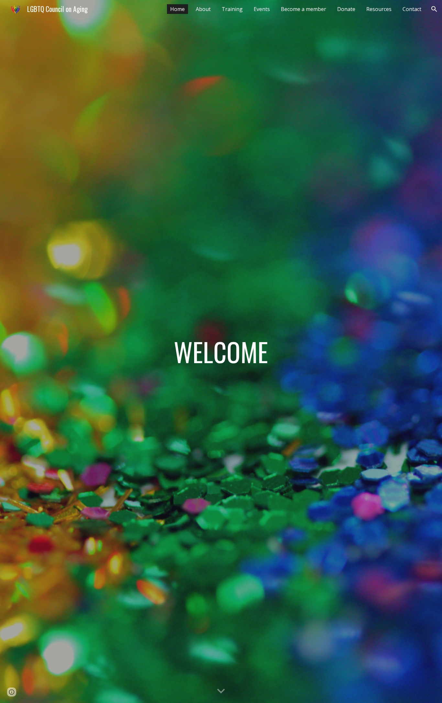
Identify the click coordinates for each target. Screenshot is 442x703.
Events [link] (262, 9)
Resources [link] (379, 9)
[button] (434, 9)
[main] (221, 351)
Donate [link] (346, 9)
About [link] (203, 9)
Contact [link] (412, 9)
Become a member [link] (303, 9)
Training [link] (232, 9)
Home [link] (177, 9)
